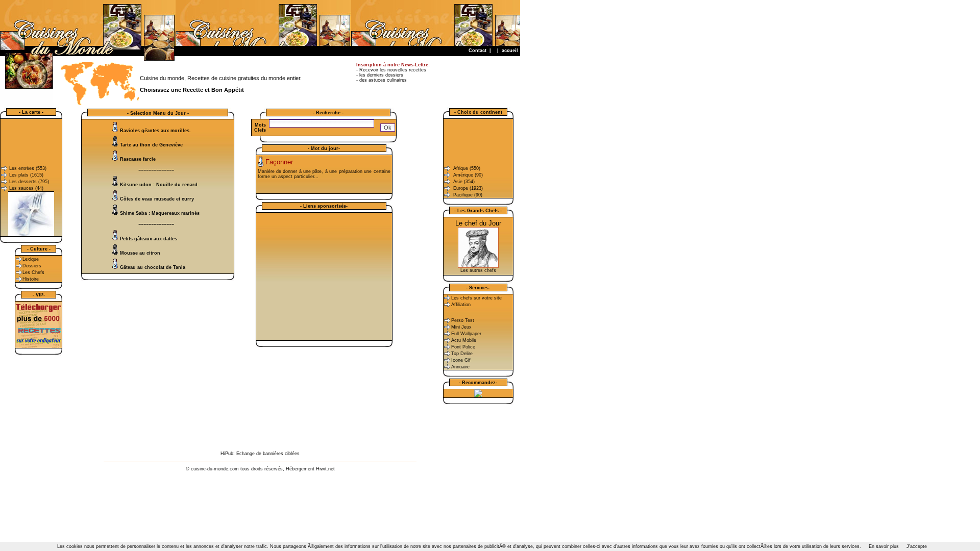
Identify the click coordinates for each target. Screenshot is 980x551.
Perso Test (462, 320)
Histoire (30, 279)
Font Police (463, 346)
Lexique (30, 259)
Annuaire (460, 366)
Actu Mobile (463, 340)
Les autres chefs (478, 270)
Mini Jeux (461, 327)
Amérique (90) (468, 175)
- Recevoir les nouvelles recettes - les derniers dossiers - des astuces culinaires (393, 72)
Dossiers (31, 265)
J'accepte (916, 546)
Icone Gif (461, 360)
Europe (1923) (468, 188)
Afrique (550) (466, 168)
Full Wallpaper (466, 333)
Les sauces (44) (26, 188)
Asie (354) (464, 181)
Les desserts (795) (29, 181)
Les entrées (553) (27, 168)
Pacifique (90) (467, 194)
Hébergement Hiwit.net (310, 468)
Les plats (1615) (26, 175)
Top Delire (462, 353)
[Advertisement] (334, 23)
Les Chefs (33, 272)
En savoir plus (884, 546)
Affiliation (461, 304)
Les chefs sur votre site (476, 297)
